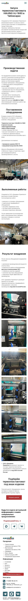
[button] (13, 574)
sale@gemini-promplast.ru (13, 587)
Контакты (7, 567)
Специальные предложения (12, 556)
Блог (6, 563)
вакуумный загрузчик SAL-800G (12, 145)
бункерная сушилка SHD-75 (11, 144)
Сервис (7, 572)
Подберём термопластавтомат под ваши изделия (14, 482)
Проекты (7, 565)
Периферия (8, 551)
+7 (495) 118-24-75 (11, 581)
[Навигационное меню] (25, 3)
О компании (8, 562)
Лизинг (6, 568)
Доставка (7, 570)
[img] (18, 594)
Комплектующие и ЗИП (11, 554)
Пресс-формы (9, 553)
